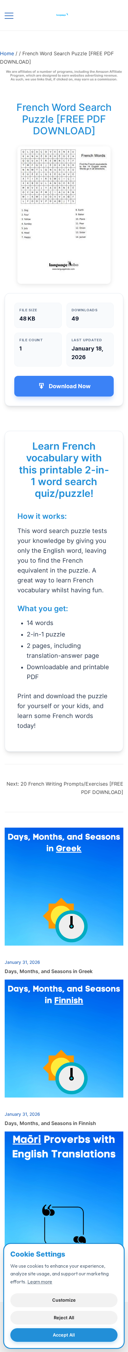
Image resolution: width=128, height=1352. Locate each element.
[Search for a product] (112, 15)
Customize (64, 1300)
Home (7, 53)
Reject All (64, 1317)
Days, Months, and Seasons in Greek (49, 971)
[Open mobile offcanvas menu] (9, 15)
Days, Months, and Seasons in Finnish (50, 1123)
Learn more (39, 1282)
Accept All (64, 1334)
